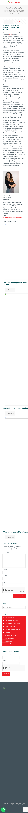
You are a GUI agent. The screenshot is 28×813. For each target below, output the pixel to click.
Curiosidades (9, 626)
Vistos (7, 644)
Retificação (8, 638)
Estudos (7, 632)
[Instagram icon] (15, 807)
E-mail (4, 576)
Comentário (6, 553)
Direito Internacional (11, 629)
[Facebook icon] (12, 807)
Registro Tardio (9, 635)
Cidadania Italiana (10, 620)
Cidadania (8, 617)
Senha (4, 660)
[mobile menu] (26, 2)
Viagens (7, 641)
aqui (10, 34)
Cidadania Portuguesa (11, 623)
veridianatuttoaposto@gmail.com (12, 217)
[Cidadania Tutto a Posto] (14, 2)
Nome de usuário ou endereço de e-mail (13, 655)
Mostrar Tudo (21, 22)
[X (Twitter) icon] (14, 807)
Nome (4, 569)
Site (3, 582)
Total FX (20, 805)
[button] (3, 809)
